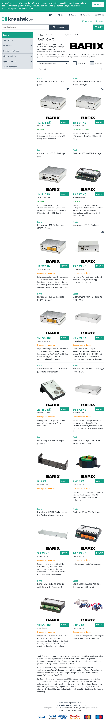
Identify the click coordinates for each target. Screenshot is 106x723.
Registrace (88, 21)
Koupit (64, 122)
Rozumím (98, 4)
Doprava (74, 15)
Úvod (53, 15)
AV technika (7, 45)
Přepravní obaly (9, 56)
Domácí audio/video (11, 51)
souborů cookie (26, 8)
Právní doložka (64, 703)
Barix (41, 35)
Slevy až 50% (8, 40)
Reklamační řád (76, 703)
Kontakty (86, 15)
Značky (6, 35)
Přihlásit (101, 21)
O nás (63, 15)
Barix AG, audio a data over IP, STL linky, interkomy (17, 18)
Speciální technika (10, 61)
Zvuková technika (10, 67)
